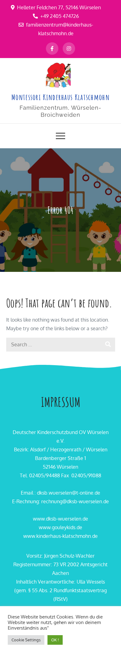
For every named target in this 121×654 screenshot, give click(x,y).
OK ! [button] (55, 639)
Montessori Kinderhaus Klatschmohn (60, 97)
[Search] (108, 345)
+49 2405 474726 (59, 16)
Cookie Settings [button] (26, 639)
